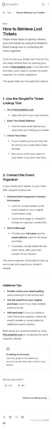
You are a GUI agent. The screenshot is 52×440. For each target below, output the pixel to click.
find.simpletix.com (21, 67)
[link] (26, 356)
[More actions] (48, 4)
